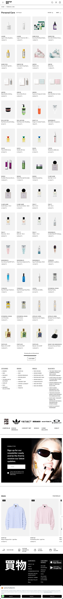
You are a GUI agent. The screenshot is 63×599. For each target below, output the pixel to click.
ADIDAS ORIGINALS (23, 375)
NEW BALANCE (22, 377)
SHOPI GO (20, 371)
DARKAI (20, 386)
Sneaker (4, 375)
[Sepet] (60, 2)
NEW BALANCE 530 (38, 375)
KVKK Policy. (13, 474)
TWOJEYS (20, 388)
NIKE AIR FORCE (38, 383)
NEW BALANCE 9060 (39, 377)
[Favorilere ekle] (13, 18)
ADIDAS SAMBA (38, 373)
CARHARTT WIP (22, 381)
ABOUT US (31, 564)
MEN (3, 373)
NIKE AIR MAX (37, 371)
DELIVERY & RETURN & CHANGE (44, 578)
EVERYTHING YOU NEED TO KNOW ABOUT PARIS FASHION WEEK (55, 379)
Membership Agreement (16, 473)
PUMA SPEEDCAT (38, 381)
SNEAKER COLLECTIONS (6, 388)
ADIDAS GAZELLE (38, 379)
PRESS (30, 569)
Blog (29, 582)
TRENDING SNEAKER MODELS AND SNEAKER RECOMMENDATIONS (55, 394)
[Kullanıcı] (56, 2)
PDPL (42, 574)
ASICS (19, 379)
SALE (3, 385)
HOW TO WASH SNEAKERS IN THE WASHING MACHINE (54, 389)
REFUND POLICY (33, 580)
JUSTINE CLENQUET (23, 383)
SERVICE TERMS (33, 577)
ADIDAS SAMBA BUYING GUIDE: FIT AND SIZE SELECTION (55, 384)
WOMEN (4, 371)
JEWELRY (4, 383)
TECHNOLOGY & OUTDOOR (6, 380)
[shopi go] (9, 2)
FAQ (42, 582)
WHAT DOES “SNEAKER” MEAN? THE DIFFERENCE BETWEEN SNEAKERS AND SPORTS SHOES (55, 401)
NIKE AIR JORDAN (38, 386)
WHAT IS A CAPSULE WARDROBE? (54, 407)
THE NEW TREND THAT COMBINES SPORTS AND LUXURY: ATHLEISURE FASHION (55, 373)
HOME (4, 377)
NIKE (19, 373)
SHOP (29, 566)
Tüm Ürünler (55, 496)
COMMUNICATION (33, 571)
